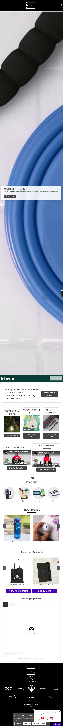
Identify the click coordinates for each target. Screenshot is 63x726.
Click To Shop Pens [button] (51, 436)
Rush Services (31, 709)
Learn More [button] (56, 378)
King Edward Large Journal (46, 584)
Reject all (27, 723)
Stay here (42, 720)
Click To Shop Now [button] (12, 435)
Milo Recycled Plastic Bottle (17, 541)
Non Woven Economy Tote (17, 584)
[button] (10, 196)
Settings (18, 723)
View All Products (18, 590)
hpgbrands (25, 658)
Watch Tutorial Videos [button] (49, 394)
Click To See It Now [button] (31, 436)
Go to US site (51, 720)
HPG (19, 658)
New (31, 706)
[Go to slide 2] (58, 526)
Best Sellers (31, 712)
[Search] (61, 5)
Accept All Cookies (39, 723)
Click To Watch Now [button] (17, 468)
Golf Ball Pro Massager (46, 541)
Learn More (44, 590)
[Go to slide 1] (4, 526)
